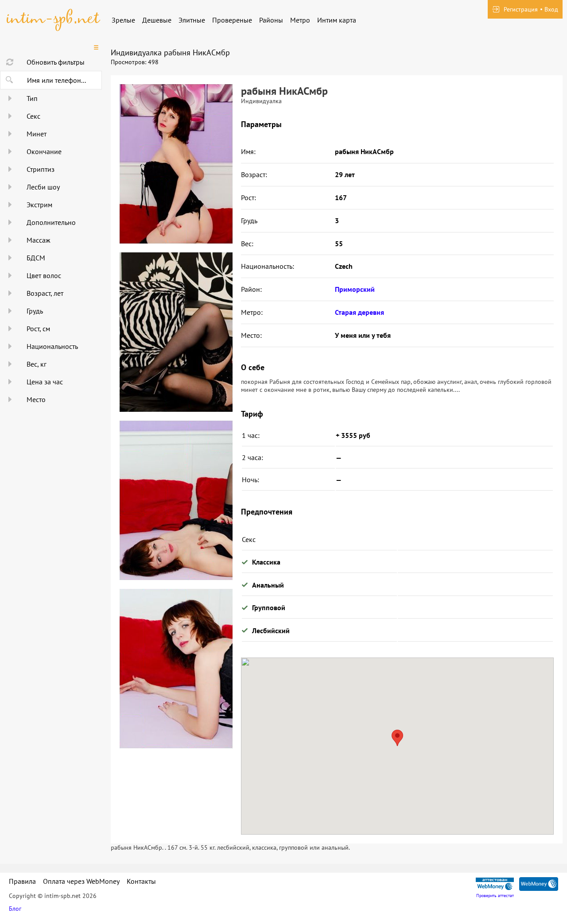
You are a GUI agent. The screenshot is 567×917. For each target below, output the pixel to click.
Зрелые (123, 19)
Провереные (232, 19)
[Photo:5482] (176, 668)
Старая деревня (359, 312)
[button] (397, 738)
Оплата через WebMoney (81, 881)
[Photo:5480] (176, 332)
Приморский (355, 289)
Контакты (141, 881)
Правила (22, 881)
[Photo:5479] (176, 164)
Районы (271, 19)
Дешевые (156, 19)
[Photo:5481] (176, 500)
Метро (300, 19)
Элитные (192, 19)
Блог (15, 909)
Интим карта (336, 19)
